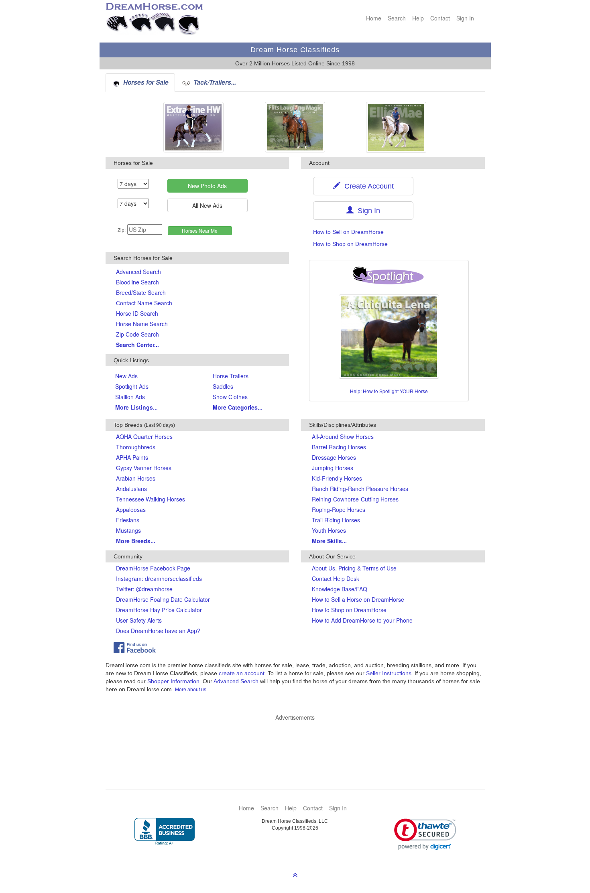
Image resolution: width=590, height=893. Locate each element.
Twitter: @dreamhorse (144, 589)
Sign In (465, 18)
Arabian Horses (135, 478)
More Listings (136, 407)
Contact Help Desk (335, 578)
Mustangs (128, 530)
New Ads (126, 376)
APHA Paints (132, 457)
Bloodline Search (137, 282)
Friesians (127, 520)
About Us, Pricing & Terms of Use (354, 568)
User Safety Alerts (139, 620)
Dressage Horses (334, 457)
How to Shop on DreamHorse (350, 244)
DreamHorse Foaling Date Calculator (163, 599)
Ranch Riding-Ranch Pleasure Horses (360, 489)
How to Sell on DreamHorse (348, 232)
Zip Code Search (137, 334)
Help (418, 18)
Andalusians (131, 489)
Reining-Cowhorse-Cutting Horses (355, 499)
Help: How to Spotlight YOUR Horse (389, 391)
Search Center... (137, 345)
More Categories (237, 407)
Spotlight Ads (132, 386)
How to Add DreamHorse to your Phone (362, 620)
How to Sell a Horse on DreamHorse (358, 599)
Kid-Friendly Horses (337, 478)
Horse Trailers (230, 376)
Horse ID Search (137, 313)
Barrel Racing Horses (339, 447)
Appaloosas (131, 509)
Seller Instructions (388, 673)
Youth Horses (329, 530)
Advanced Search (138, 272)
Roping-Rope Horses (338, 509)
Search (397, 18)
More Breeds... (135, 541)
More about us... (192, 689)
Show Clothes (230, 397)
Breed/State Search (141, 292)
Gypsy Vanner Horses (143, 468)
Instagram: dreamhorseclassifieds (159, 578)
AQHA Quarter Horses (144, 436)
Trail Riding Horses (336, 520)
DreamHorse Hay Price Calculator (159, 610)
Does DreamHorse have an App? (158, 631)
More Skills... (329, 541)
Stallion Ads (130, 397)
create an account (241, 673)
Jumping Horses (332, 468)
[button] (425, 834)
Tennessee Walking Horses (150, 499)
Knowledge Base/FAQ (339, 589)
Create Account (367, 186)
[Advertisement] (299, 743)
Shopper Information (173, 681)
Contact (440, 18)
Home (373, 18)
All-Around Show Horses (343, 436)
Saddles (223, 386)
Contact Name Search (144, 303)
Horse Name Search (142, 324)
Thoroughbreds (135, 447)
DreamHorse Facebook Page (153, 568)
